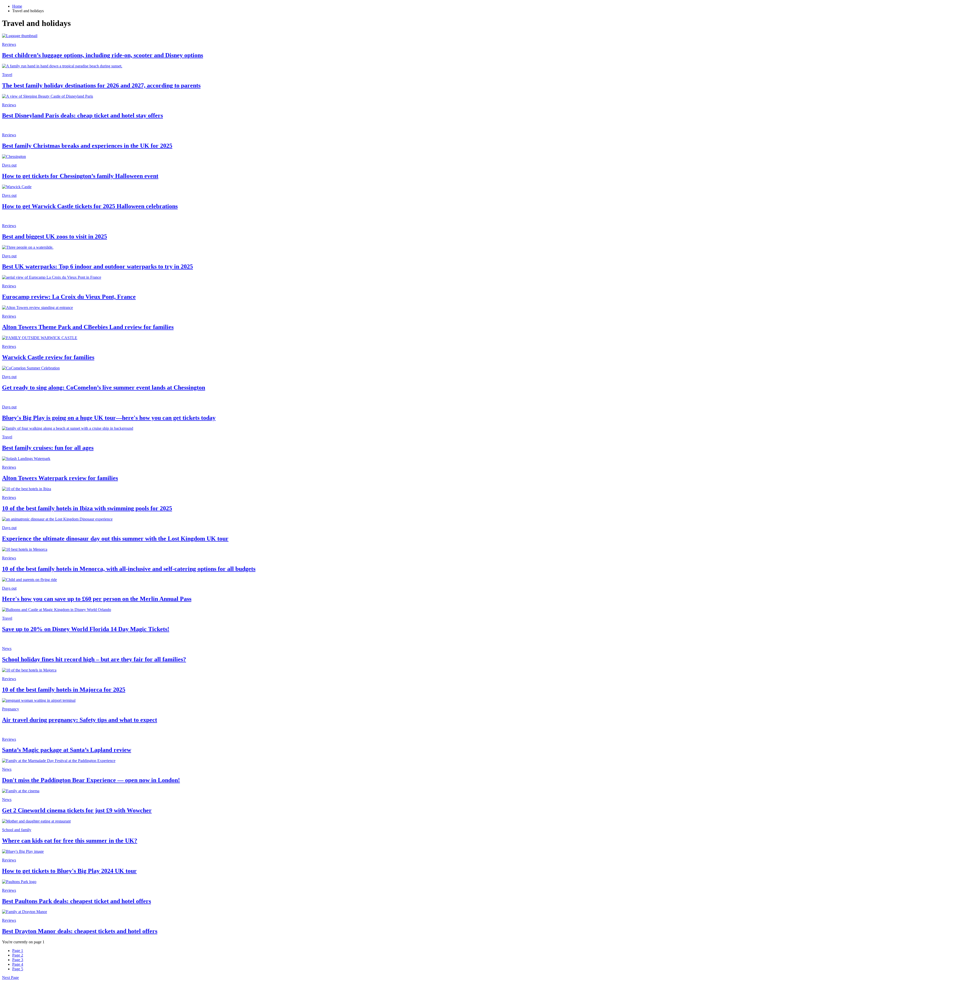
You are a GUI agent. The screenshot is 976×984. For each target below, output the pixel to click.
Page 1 (17, 950)
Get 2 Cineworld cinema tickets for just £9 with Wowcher (77, 810)
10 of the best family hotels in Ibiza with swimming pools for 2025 (87, 508)
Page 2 (17, 955)
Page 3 (17, 960)
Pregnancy (10, 709)
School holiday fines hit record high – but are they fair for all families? (94, 659)
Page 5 (17, 969)
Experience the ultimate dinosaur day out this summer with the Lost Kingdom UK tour (115, 538)
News (6, 648)
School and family (16, 830)
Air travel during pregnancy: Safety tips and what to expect (79, 720)
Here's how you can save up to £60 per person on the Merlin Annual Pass (96, 598)
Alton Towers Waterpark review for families (60, 478)
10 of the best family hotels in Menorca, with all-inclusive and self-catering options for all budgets (128, 568)
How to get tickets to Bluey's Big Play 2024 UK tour (69, 871)
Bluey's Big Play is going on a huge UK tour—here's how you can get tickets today (109, 417)
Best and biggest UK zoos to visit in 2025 (54, 236)
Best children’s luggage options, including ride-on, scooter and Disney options (102, 55)
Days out (9, 165)
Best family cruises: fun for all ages (48, 447)
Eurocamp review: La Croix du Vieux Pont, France (69, 296)
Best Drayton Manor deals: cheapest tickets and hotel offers (79, 931)
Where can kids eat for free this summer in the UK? (69, 840)
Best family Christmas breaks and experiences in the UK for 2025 (87, 145)
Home (17, 6)
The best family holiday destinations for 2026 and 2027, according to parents (101, 85)
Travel (7, 74)
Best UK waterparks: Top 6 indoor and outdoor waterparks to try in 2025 (97, 266)
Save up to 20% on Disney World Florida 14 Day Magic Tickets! (85, 629)
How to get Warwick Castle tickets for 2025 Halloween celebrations (90, 206)
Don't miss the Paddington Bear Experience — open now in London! (91, 780)
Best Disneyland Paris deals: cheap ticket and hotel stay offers (82, 115)
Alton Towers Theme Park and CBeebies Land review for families (88, 327)
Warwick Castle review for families (48, 357)
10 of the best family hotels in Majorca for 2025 (63, 689)
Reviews (9, 44)
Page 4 (17, 964)
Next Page (10, 977)
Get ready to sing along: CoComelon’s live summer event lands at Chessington (103, 387)
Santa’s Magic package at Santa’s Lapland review (66, 750)
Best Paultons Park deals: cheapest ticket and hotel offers (76, 901)
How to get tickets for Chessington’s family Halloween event (80, 176)
